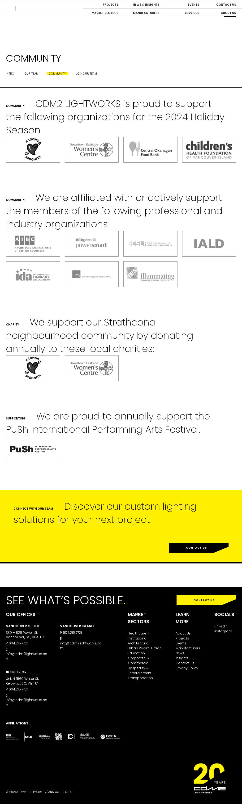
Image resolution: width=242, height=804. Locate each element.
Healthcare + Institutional (138, 636)
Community (57, 74)
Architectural (138, 643)
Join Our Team (86, 74)
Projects (182, 638)
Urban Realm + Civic (145, 648)
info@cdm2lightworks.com (26, 656)
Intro (10, 74)
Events (181, 643)
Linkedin (221, 626)
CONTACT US (204, 600)
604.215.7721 (18, 643)
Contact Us (196, 548)
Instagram (223, 631)
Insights (182, 658)
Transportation (140, 678)
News (180, 653)
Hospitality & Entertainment (139, 670)
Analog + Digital (60, 792)
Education (136, 653)
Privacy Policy (187, 668)
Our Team (32, 74)
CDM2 (27, 8)
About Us (183, 633)
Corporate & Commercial (138, 660)
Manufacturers (188, 648)
